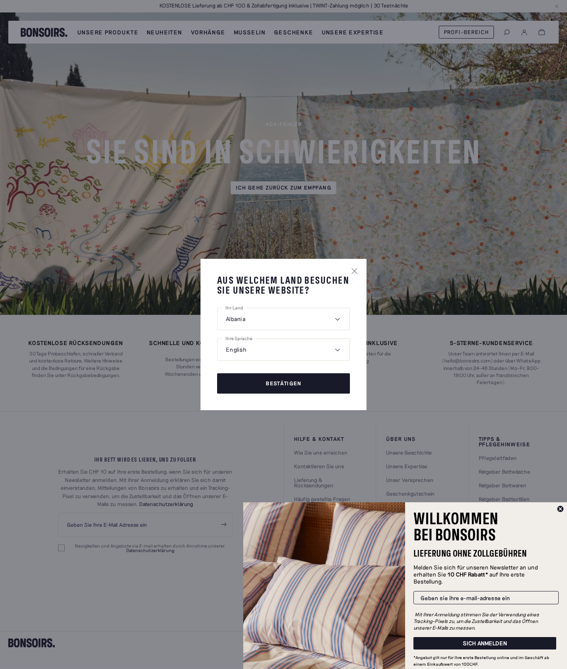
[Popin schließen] (354, 271)
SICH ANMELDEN (485, 643)
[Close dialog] (560, 509)
